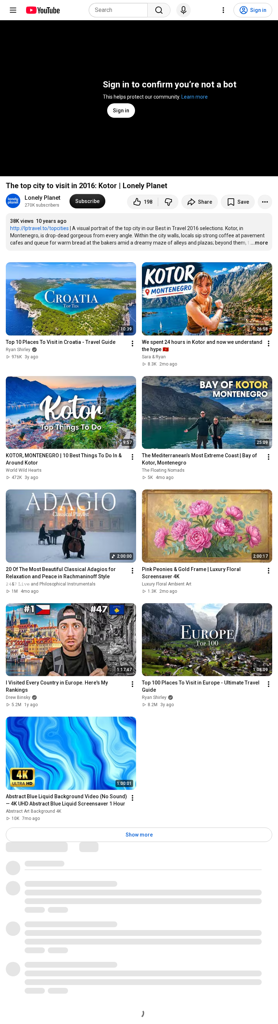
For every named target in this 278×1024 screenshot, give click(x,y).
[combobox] (120, 10)
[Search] (158, 10)
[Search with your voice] (183, 10)
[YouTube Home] (42, 10)
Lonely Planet (42, 197)
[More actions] (265, 202)
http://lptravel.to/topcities (39, 228)
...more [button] (259, 243)
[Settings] (223, 10)
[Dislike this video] (168, 202)
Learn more (194, 97)
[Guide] (13, 10)
